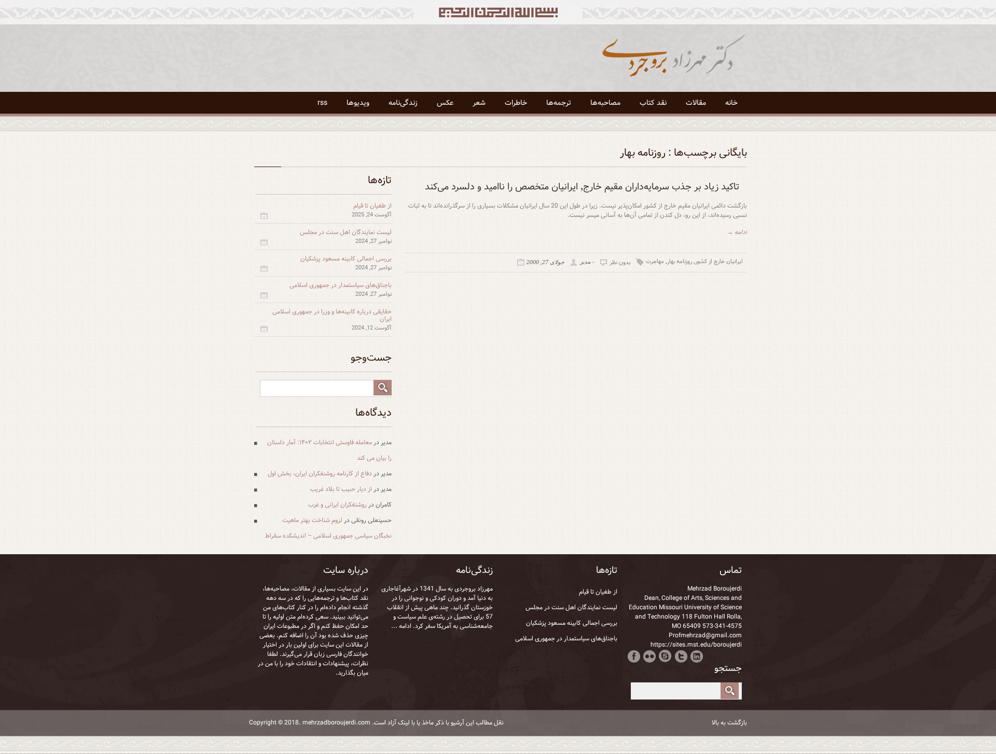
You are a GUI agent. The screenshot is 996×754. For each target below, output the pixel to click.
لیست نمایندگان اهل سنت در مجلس (346, 232)
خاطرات (516, 102)
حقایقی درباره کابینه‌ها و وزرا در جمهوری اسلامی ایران (332, 315)
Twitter (680, 656)
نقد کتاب (653, 102)
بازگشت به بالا (729, 723)
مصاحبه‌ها (605, 102)
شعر (479, 102)
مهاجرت (655, 261)
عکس (445, 102)
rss (322, 102)
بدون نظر (620, 262)
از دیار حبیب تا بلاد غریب (341, 489)
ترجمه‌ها (558, 102)
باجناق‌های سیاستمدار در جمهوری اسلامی (340, 285)
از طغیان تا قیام (372, 206)
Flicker (649, 656)
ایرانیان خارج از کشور (719, 261)
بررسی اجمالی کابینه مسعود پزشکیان (346, 259)
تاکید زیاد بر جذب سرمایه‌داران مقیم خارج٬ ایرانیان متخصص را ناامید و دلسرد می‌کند (582, 187)
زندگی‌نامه (403, 102)
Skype (665, 656)
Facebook (634, 656)
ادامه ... (401, 626)
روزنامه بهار (679, 261)
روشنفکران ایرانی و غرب (337, 505)
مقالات (696, 102)
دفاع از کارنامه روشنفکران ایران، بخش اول (320, 473)
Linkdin (696, 656)
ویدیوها (358, 102)
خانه (731, 102)
